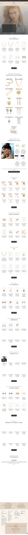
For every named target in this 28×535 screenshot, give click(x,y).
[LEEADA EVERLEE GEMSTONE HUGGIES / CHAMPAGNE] (4, 219)
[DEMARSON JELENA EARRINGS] (24, 57)
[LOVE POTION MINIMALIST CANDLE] (4, 439)
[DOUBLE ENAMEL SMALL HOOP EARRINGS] (17, 196)
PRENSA (9, 520)
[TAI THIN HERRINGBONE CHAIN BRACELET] (17, 44)
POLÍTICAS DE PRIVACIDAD (10, 517)
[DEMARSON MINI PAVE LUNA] (24, 336)
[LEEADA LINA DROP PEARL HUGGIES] (4, 232)
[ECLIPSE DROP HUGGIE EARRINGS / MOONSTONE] (4, 405)
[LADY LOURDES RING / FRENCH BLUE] (10, 302)
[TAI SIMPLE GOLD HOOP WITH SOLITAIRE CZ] (17, 254)
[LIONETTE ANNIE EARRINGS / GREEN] (24, 359)
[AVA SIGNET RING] (24, 184)
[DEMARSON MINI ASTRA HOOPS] (10, 325)
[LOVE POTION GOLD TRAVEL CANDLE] (4, 428)
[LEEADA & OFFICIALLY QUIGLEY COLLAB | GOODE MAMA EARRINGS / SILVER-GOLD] (17, 145)
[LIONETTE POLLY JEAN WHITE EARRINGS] (10, 359)
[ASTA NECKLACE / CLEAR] (24, 405)
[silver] (17, 51)
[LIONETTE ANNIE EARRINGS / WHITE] (17, 359)
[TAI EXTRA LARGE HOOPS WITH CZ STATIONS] (10, 254)
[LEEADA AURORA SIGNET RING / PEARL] (17, 219)
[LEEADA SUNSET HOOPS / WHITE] (24, 232)
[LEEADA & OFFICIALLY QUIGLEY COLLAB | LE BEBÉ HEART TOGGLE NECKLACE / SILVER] (17, 158)
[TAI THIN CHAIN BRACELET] (24, 44)
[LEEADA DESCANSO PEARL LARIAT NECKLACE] (24, 219)
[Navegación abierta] (1, 4)
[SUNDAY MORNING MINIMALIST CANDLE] (24, 439)
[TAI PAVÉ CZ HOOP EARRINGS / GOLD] (24, 266)
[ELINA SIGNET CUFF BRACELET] (4, 184)
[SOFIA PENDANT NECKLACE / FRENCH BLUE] (17, 290)
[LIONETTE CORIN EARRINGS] (4, 370)
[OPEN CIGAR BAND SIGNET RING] (17, 184)
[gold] (16, 51)
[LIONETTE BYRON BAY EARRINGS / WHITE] (10, 370)
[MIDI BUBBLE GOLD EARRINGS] (17, 393)
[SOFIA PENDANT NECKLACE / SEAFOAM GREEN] (4, 290)
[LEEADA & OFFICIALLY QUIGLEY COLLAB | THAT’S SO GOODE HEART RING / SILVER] (23, 158)
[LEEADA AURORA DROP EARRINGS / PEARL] (10, 219)
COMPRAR (5, 25)
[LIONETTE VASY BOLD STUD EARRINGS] (24, 370)
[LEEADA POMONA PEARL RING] (17, 232)
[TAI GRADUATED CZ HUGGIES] (4, 57)
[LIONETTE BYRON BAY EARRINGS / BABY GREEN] (17, 370)
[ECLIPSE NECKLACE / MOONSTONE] (10, 405)
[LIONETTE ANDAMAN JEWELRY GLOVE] (4, 359)
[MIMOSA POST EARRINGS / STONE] (4, 393)
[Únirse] (19, 518)
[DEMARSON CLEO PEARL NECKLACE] (17, 336)
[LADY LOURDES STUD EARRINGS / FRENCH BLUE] (4, 302)
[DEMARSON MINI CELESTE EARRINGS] (24, 325)
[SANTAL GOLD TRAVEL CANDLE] (10, 428)
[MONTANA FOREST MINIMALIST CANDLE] (17, 439)
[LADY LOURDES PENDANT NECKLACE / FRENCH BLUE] (24, 290)
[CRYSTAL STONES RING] (10, 196)
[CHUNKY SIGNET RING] (10, 184)
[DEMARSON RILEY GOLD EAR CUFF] (17, 325)
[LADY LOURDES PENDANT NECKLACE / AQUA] (17, 302)
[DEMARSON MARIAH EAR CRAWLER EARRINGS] (10, 336)
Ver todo (14, 207)
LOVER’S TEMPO (7, 22)
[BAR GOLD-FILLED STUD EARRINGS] (17, 405)
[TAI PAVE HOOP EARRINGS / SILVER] (17, 266)
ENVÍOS (9, 513)
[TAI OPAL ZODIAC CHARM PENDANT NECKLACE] (24, 254)
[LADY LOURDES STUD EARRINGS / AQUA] (24, 302)
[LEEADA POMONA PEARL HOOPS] (10, 232)
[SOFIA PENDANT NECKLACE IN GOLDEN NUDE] (10, 290)
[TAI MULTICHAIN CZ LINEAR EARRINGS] (10, 57)
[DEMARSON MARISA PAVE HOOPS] (4, 325)
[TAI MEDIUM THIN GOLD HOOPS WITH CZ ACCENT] (4, 266)
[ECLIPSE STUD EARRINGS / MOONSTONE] (24, 393)
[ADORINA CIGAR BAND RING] (4, 196)
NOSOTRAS (9, 512)
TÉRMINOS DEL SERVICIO (10, 519)
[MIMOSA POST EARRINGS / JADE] (10, 393)
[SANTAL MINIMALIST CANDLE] (10, 439)
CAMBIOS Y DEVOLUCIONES (10, 515)
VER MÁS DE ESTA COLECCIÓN (14, 171)
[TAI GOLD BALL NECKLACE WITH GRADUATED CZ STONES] (4, 44)
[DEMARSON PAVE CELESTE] (4, 336)
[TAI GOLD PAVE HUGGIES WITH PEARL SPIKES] (17, 57)
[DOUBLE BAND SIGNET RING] (24, 196)
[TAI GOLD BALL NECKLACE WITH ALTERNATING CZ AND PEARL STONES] (10, 44)
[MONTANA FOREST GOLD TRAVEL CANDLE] (17, 428)
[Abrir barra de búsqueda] (25, 4)
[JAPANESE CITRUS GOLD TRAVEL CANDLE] (24, 428)
